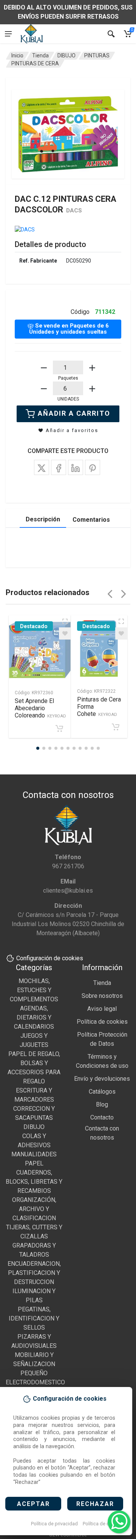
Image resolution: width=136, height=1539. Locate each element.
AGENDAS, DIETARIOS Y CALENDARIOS (34, 1017)
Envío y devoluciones (102, 1078)
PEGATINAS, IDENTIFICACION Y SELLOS (34, 1318)
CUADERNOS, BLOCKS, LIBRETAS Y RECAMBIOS (34, 1181)
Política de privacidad (54, 1523)
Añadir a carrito (74, 413)
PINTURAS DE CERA (35, 63)
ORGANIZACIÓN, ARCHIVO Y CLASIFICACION (34, 1209)
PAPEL (34, 1163)
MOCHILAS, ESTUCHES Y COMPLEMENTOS (34, 990)
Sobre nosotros (102, 995)
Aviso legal (102, 1008)
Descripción (43, 519)
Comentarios (91, 519)
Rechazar (95, 1503)
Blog (102, 1104)
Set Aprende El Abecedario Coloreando (40, 708)
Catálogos (102, 1091)
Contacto (102, 1117)
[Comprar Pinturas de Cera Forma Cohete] (115, 727)
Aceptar (33, 1503)
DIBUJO (66, 55)
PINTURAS (97, 55)
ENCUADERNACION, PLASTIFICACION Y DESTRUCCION (34, 1273)
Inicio (17, 55)
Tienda (40, 55)
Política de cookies (103, 1523)
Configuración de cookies (49, 958)
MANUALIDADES (34, 1154)
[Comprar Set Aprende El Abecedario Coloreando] (59, 728)
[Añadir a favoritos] (65, 633)
